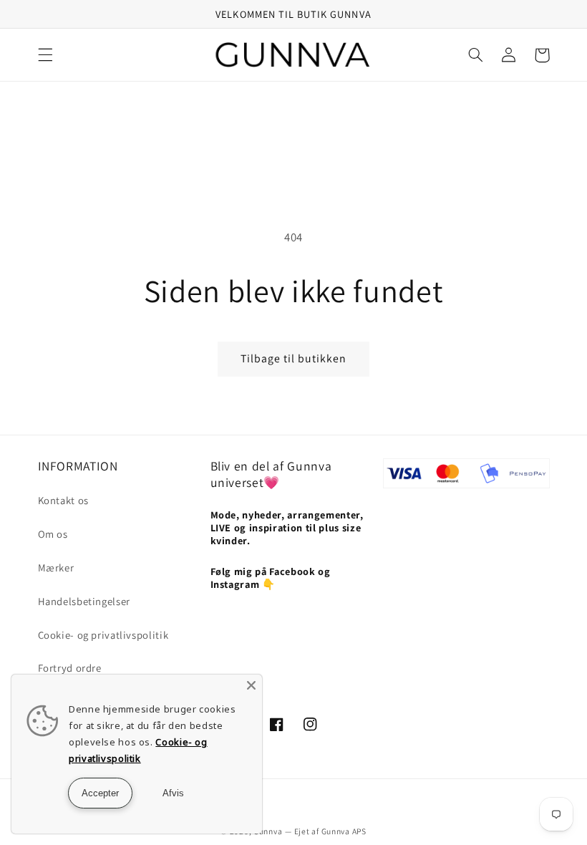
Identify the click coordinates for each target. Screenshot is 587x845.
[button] (45, 55)
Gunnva (267, 831)
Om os (53, 534)
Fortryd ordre (70, 668)
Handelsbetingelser (84, 601)
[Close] (251, 685)
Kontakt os (63, 500)
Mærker (56, 567)
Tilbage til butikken (294, 358)
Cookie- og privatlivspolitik (103, 635)
